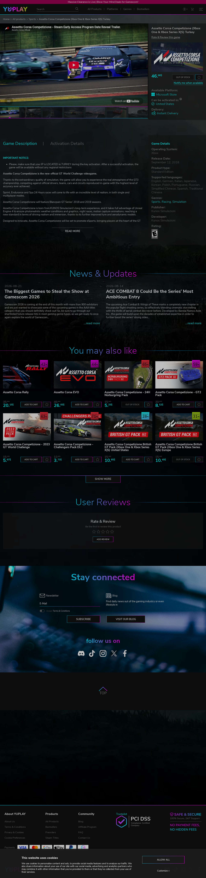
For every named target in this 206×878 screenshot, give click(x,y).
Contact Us (84, 837)
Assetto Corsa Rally (16, 392)
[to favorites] (199, 77)
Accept (58, 611)
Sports (32, 19)
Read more (72, 231)
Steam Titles (52, 837)
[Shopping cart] (192, 9)
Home (6, 19)
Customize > (163, 870)
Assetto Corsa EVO (66, 392)
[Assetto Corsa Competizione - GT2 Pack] (179, 375)
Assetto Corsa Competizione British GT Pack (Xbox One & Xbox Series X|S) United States (128, 447)
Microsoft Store (166, 95)
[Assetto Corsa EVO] (78, 375)
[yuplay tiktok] (92, 653)
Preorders (50, 832)
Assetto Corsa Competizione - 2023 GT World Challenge (26, 445)
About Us (10, 821)
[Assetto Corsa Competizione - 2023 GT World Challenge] (27, 427)
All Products (52, 821)
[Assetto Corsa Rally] (27, 375)
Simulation (179, 202)
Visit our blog (126, 619)
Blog (80, 821)
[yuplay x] (114, 653)
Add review (103, 539)
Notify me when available (188, 83)
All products (19, 19)
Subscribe (83, 619)
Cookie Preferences (15, 837)
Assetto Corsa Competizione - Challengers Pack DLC (73, 445)
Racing (166, 202)
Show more (103, 479)
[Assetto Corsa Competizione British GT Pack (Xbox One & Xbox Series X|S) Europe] (179, 427)
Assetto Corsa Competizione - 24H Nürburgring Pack (127, 393)
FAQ (80, 832)
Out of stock (183, 77)
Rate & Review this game (165, 37)
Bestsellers (51, 826)
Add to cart (31, 404)
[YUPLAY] (15, 9)
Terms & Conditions (61, 611)
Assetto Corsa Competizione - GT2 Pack (178, 393)
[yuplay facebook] (125, 653)
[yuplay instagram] (103, 653)
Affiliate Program (87, 826)
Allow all (163, 859)
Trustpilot (121, 814)
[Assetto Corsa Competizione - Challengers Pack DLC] (78, 427)
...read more (92, 323)
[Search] (76, 9)
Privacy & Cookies (14, 832)
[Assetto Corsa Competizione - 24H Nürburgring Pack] (128, 375)
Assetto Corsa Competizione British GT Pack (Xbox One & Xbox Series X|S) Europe (178, 447)
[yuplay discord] (81, 653)
